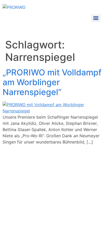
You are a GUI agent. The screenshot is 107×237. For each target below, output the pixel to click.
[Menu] (96, 18)
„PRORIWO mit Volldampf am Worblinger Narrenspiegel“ (52, 82)
